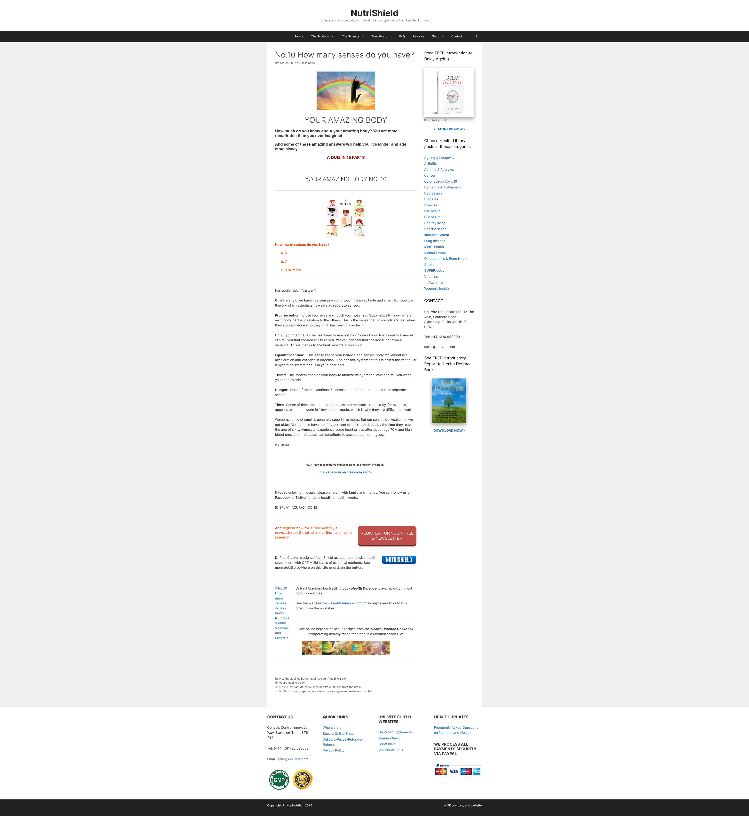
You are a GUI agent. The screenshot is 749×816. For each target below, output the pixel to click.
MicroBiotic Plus (390, 750)
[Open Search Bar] (476, 36)
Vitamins (431, 276)
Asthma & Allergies (439, 170)
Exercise (430, 205)
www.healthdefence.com (341, 603)
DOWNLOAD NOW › (449, 430)
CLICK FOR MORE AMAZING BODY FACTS (346, 472)
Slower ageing (310, 678)
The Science (350, 36)
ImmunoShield (389, 738)
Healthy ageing (289, 678)
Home (299, 36)
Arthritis (430, 163)
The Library (379, 36)
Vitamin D (435, 282)
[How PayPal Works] (458, 777)
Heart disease (435, 229)
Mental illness (435, 253)
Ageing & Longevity (439, 158)
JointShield (387, 744)
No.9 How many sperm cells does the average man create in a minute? (325, 691)
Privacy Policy (333, 750)
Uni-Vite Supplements (395, 732)
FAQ (402, 36)
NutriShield (374, 13)
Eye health (432, 211)
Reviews (418, 36)
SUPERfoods (434, 270)
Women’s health (436, 288)
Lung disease (434, 241)
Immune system (436, 235)
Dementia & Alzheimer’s (442, 187)
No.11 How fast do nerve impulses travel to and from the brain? (320, 687)
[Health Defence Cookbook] (345, 646)
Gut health (432, 217)
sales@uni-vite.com (293, 759)
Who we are (332, 727)
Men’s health (434, 247)
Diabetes (431, 199)
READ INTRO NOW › (449, 129)
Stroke (429, 265)
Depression (433, 193)
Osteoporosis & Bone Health (446, 259)
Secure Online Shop (338, 734)
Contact (456, 36)
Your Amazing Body (334, 678)
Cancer (429, 175)
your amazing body (292, 682)
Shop (435, 36)
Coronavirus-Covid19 (440, 181)
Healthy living (434, 223)
